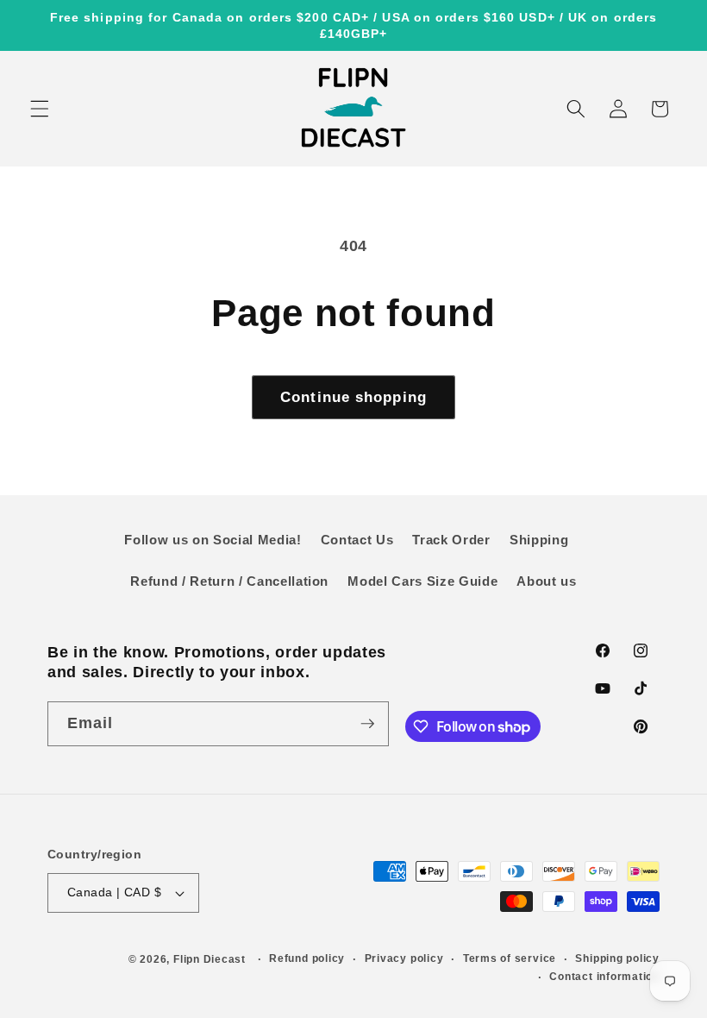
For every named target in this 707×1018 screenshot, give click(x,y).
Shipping (539, 539)
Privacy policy (404, 958)
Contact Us (357, 539)
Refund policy (307, 958)
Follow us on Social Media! (212, 539)
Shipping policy (617, 958)
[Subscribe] (367, 723)
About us (546, 581)
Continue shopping (353, 397)
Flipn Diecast (209, 959)
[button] (39, 108)
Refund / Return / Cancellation (229, 581)
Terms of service (509, 958)
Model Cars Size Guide (422, 581)
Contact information (604, 977)
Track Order (451, 539)
